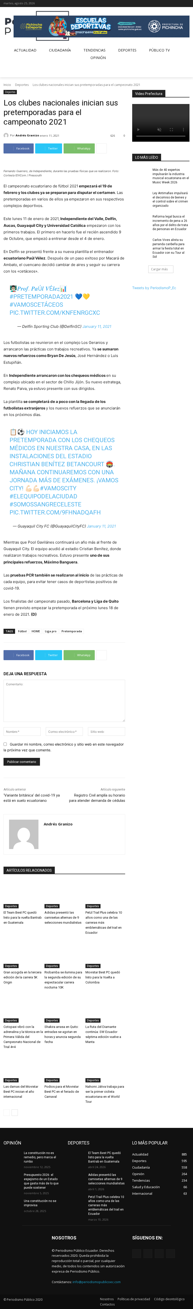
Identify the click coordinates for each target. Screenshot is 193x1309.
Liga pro (51, 631)
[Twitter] (179, 4)
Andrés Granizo (27, 135)
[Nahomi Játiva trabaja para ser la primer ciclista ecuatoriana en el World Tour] (105, 1068)
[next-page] (15, 1112)
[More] (101, 148)
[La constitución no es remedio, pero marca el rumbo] (12, 1157)
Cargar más (159, 269)
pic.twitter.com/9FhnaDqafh (55, 512)
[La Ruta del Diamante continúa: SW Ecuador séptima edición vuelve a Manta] (105, 1009)
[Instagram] (173, 4)
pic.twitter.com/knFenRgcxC (55, 312)
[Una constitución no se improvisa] (12, 1205)
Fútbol (22, 631)
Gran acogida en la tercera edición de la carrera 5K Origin (22, 977)
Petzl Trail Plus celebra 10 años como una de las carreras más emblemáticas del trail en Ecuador (103, 922)
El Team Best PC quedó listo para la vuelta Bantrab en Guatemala (23, 917)
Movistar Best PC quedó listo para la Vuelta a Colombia (102, 977)
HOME (36, 631)
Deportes (22, 85)
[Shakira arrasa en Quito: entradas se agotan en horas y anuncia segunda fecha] (64, 1009)
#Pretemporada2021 (41, 296)
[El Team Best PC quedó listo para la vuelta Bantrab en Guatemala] (23, 895)
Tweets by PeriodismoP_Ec (154, 288)
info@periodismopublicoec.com (97, 1282)
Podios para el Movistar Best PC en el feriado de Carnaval (61, 1091)
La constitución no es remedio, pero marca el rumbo (40, 1157)
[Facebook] (166, 4)
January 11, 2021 (96, 326)
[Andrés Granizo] (7, 135)
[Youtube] (186, 4)
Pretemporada (72, 631)
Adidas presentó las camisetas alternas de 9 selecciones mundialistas (62, 917)
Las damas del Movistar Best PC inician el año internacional (21, 1091)
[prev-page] (7, 1112)
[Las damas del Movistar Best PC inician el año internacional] (23, 1068)
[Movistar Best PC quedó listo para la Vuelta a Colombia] (105, 954)
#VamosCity (58, 488)
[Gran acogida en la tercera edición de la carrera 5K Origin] (23, 954)
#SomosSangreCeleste (45, 504)
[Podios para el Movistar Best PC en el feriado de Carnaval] (64, 1068)
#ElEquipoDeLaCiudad (43, 496)
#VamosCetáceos (36, 304)
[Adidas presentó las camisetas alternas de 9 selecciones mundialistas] (64, 895)
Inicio (7, 85)
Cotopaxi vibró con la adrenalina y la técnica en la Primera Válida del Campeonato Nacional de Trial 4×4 (23, 1037)
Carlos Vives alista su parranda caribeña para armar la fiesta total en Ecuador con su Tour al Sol (168, 248)
